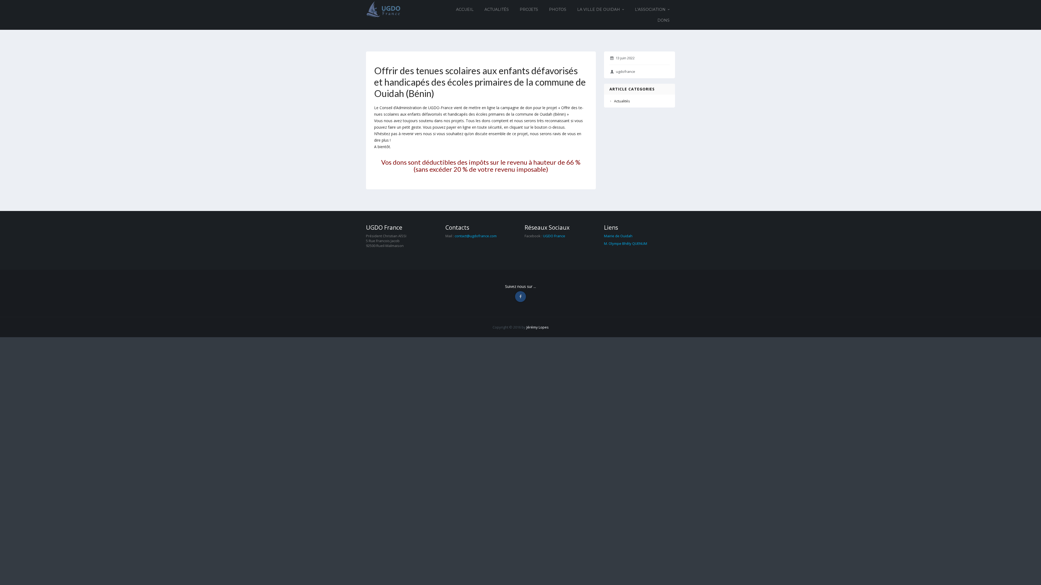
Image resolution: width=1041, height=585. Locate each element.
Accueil (465, 9)
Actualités (496, 9)
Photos (557, 9)
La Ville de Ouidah (598, 9)
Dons (663, 20)
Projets (529, 9)
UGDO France (554, 235)
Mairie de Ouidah (618, 235)
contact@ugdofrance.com (476, 235)
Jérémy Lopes (537, 327)
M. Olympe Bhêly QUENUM (625, 243)
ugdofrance (625, 71)
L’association (650, 9)
